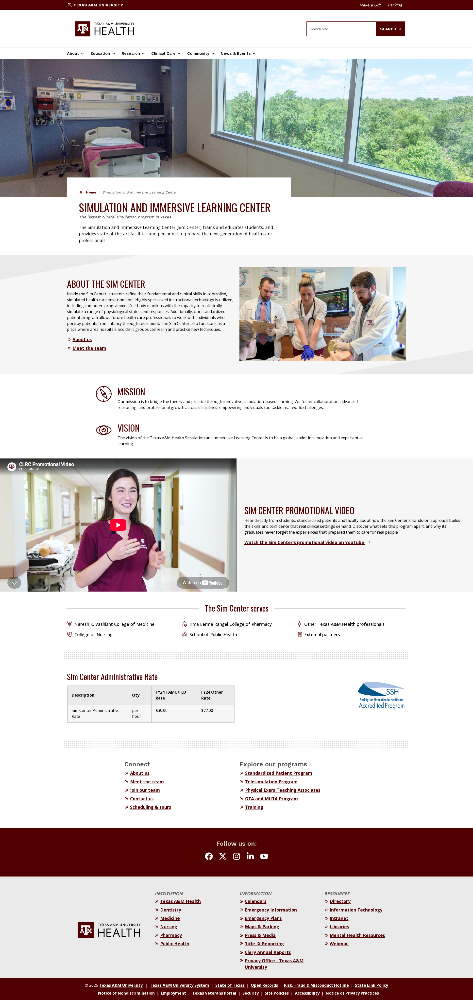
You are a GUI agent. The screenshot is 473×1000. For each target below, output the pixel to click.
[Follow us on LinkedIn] (250, 857)
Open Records (264, 985)
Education (100, 53)
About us (82, 339)
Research (131, 53)
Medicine (170, 918)
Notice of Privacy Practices (352, 993)
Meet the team (89, 348)
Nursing (168, 927)
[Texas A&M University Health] (105, 29)
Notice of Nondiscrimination (126, 993)
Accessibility (307, 993)
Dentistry (170, 910)
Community (198, 53)
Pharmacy (171, 935)
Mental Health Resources (357, 935)
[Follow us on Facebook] (209, 857)
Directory (340, 901)
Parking (395, 5)
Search (389, 29)
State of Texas (230, 985)
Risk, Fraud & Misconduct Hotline (316, 985)
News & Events (236, 53)
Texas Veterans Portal (214, 993)
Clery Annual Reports (268, 952)
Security (250, 993)
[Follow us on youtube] (264, 857)
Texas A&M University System (179, 985)
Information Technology (356, 910)
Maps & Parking (262, 927)
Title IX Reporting (264, 944)
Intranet (339, 918)
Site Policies (277, 993)
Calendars (255, 901)
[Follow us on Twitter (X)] (223, 857)
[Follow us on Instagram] (236, 857)
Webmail (339, 944)
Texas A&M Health (180, 901)
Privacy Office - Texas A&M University (274, 964)
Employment (173, 993)
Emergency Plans (263, 918)
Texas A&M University (98, 5)
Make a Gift (370, 5)
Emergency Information (271, 910)
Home (91, 192)
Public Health (174, 944)
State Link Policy (371, 985)
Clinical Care (163, 53)
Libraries (339, 927)
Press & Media (260, 935)
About (73, 53)
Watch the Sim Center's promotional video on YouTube (304, 542)
